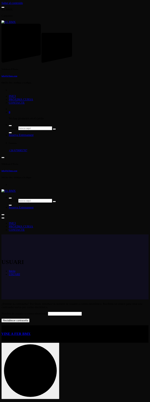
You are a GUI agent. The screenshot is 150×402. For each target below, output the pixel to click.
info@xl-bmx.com (9, 76)
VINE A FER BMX (16, 334)
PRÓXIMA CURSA (21, 99)
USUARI (14, 274)
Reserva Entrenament (21, 135)
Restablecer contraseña (15, 320)
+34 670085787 (18, 150)
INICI (12, 96)
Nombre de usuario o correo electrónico (24, 313)
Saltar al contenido (12, 3)
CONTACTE (17, 102)
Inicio (12, 271)
